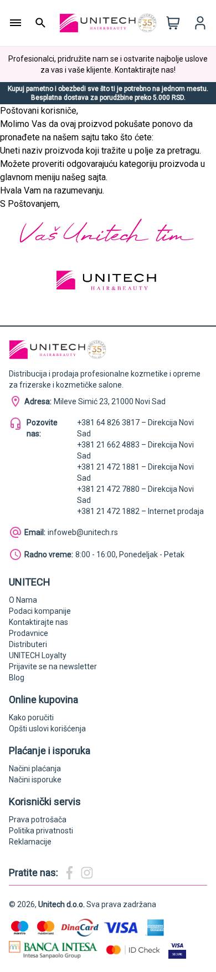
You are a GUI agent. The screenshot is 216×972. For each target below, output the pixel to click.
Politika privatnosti (41, 830)
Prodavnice (28, 633)
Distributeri (28, 644)
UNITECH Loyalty (37, 655)
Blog (16, 677)
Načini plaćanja (35, 768)
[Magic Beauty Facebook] (69, 872)
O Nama (23, 600)
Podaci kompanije (40, 611)
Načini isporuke (35, 779)
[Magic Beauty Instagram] (87, 872)
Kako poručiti (31, 717)
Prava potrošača (37, 819)
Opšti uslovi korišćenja (47, 728)
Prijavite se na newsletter (53, 666)
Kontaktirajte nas (38, 622)
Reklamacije (30, 841)
